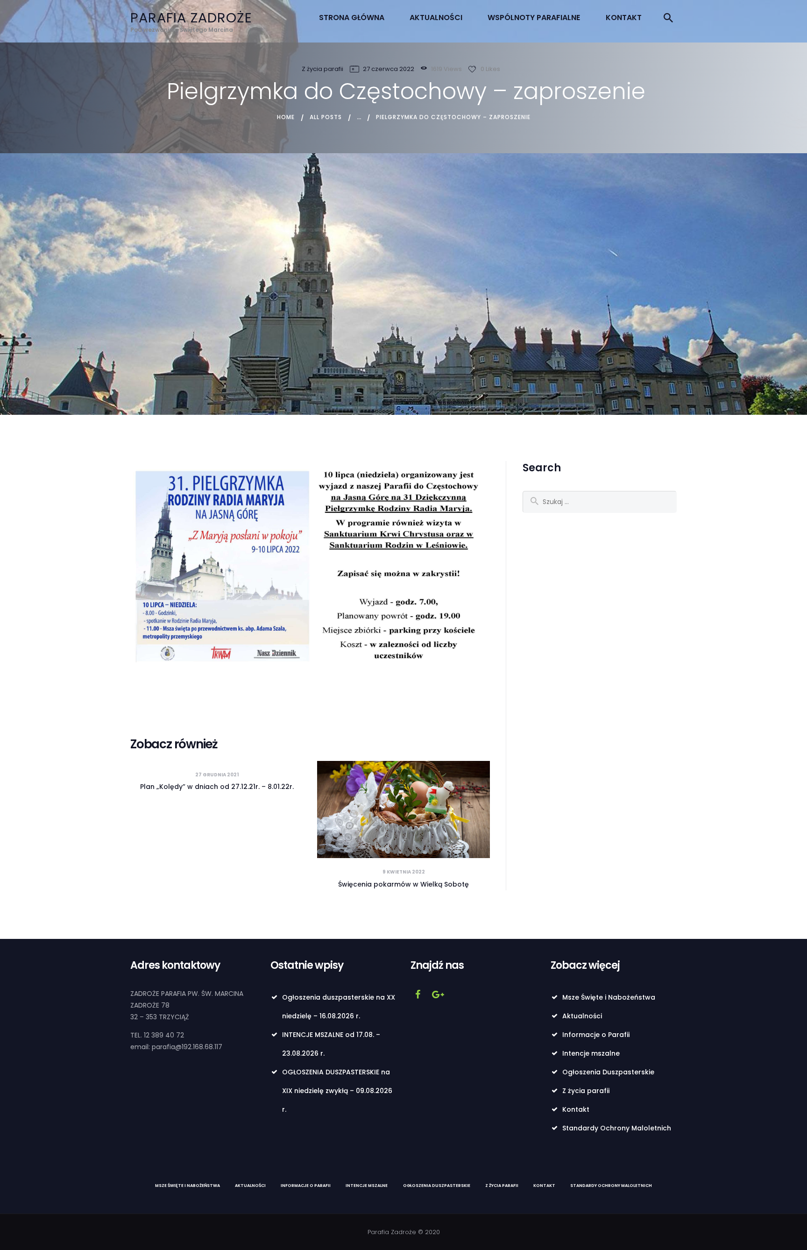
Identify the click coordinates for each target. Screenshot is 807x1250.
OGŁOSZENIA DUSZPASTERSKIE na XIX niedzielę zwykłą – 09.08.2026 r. (337, 1090)
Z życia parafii (322, 68)
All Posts (326, 117)
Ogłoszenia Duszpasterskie (608, 1072)
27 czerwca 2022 (388, 68)
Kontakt (575, 1109)
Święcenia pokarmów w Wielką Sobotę (403, 884)
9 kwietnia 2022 (403, 871)
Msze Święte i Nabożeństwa (608, 997)
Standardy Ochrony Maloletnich (616, 1128)
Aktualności (582, 1016)
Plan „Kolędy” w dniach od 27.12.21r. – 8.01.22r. (217, 786)
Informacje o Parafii (596, 1034)
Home (286, 117)
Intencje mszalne (591, 1053)
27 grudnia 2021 (217, 774)
